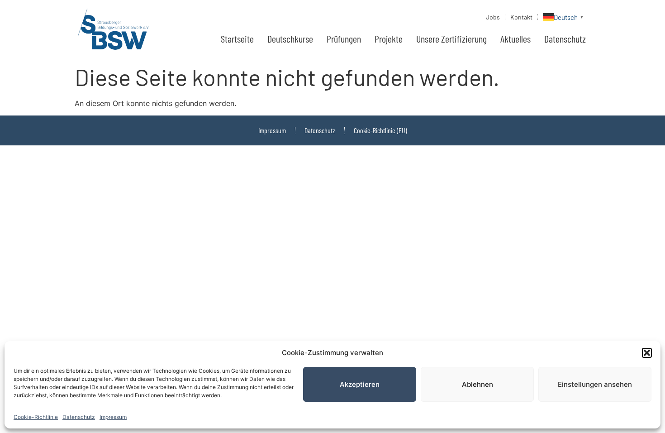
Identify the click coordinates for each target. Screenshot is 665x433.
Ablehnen (477, 384)
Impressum (113, 417)
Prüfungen (344, 38)
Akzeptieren (360, 384)
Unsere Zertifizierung (451, 38)
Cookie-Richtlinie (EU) (380, 130)
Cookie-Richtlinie (36, 417)
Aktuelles (515, 38)
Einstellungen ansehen (595, 384)
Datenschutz (78, 417)
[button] (646, 352)
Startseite (237, 38)
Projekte (389, 38)
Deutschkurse (290, 38)
